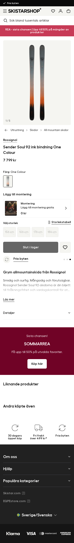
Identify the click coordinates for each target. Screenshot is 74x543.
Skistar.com (12, 493)
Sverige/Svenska (37, 515)
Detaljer (9, 312)
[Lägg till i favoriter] (65, 247)
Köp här (37, 363)
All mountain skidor (56, 130)
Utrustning (17, 130)
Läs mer (8, 299)
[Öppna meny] (4, 11)
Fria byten (13, 3)
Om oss (10, 457)
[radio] (9, 232)
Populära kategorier (21, 481)
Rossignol (10, 140)
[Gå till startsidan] (24, 10)
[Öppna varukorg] (69, 11)
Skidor (34, 130)
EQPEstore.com (14, 501)
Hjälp (7, 469)
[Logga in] (61, 11)
